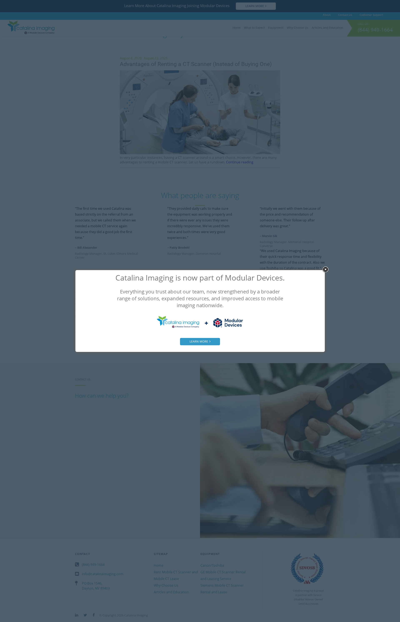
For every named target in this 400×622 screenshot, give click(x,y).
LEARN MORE (199, 341)
